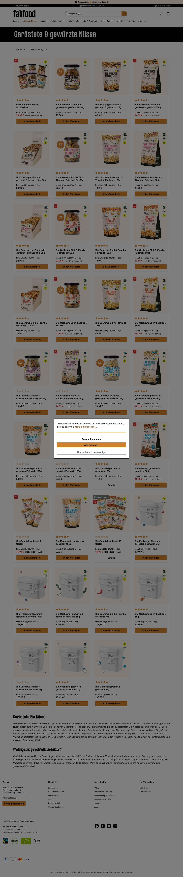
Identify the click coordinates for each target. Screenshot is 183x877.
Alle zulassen (91, 444)
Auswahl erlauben (91, 438)
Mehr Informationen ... (86, 426)
